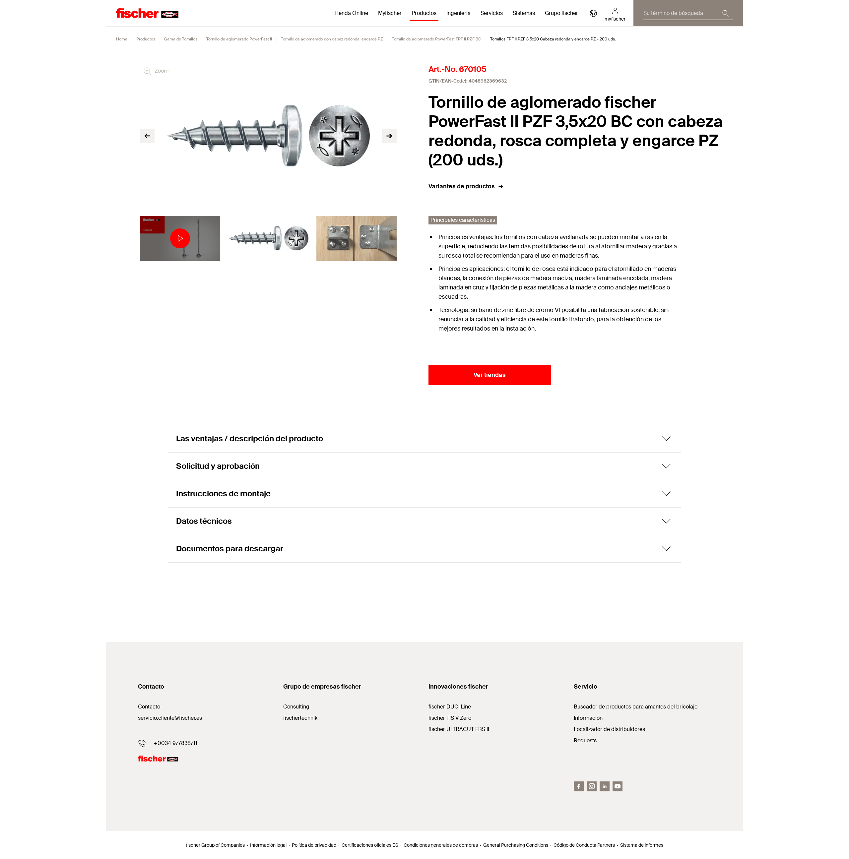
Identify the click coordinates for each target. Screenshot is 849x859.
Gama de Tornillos (180, 39)
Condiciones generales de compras (441, 845)
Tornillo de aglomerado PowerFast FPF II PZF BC (436, 39)
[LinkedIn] (605, 786)
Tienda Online (351, 13)
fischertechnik (300, 717)
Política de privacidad (314, 845)
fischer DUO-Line (449, 706)
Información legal (268, 845)
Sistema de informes (641, 845)
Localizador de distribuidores (609, 729)
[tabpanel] (180, 238)
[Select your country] (593, 13)
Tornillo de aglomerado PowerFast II (239, 39)
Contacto (149, 706)
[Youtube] (617, 786)
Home (121, 39)
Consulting (296, 706)
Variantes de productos (461, 186)
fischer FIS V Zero (449, 717)
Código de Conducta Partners (584, 845)
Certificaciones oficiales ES (370, 845)
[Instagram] (592, 786)
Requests (585, 740)
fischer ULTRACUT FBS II (458, 729)
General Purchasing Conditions (515, 845)
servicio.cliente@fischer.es (170, 717)
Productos (145, 39)
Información (588, 717)
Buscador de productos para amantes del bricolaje (635, 706)
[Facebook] (579, 786)
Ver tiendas (490, 375)
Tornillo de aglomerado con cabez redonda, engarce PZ (332, 39)
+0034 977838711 (175, 743)
